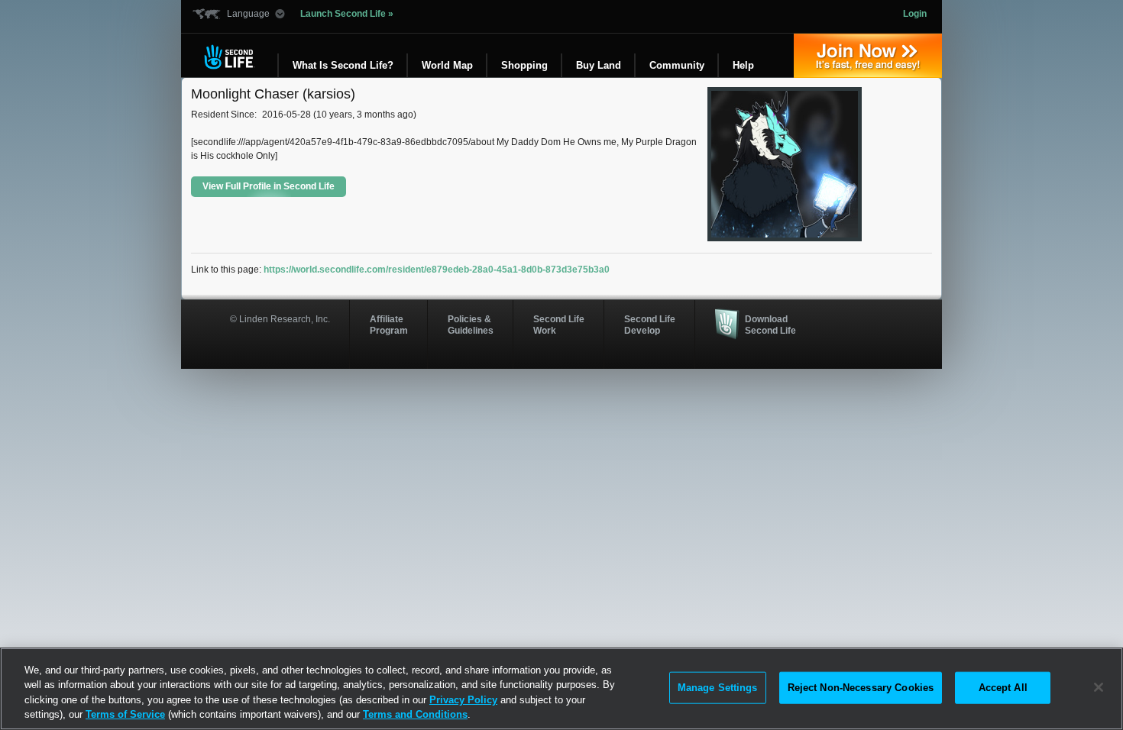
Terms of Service (125, 714)
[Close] (1098, 687)
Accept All (1003, 687)
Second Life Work (558, 324)
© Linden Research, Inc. (280, 319)
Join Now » (868, 56)
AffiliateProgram (389, 324)
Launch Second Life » (346, 13)
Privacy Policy (463, 700)
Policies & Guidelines (471, 324)
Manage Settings (718, 687)
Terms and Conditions (415, 714)
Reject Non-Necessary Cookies (861, 687)
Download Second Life (770, 324)
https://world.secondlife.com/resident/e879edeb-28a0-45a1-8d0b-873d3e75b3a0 (437, 269)
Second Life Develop (649, 324)
